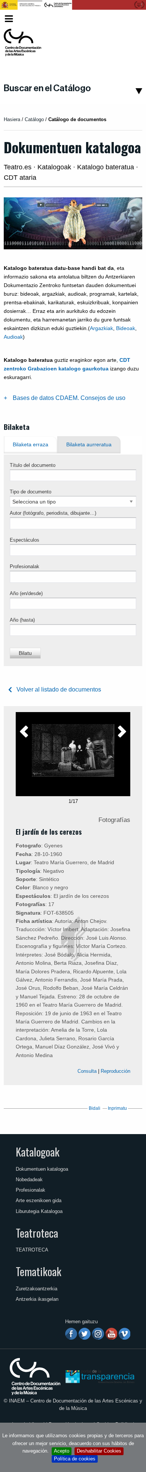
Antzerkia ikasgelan (37, 1299)
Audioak (13, 337)
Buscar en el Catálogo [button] (47, 88)
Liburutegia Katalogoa (39, 1211)
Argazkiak (101, 328)
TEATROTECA (32, 1250)
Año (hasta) (22, 620)
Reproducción (115, 1071)
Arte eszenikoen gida (38, 1200)
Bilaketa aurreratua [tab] (89, 444)
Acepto (61, 1451)
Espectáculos (24, 540)
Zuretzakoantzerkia (36, 1288)
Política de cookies (74, 1459)
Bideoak (125, 328)
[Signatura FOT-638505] (73, 750)
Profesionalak (24, 566)
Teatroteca (37, 1233)
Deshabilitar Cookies (99, 1451)
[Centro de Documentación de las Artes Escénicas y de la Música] (22, 42)
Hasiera (12, 119)
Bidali (94, 1108)
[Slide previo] (24, 733)
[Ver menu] (8, 18)
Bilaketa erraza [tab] (30, 444)
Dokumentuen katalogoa (42, 1169)
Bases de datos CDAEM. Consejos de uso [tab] (69, 398)
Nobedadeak (29, 1179)
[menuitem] (129, 18)
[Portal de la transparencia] (99, 1376)
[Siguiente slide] (121, 733)
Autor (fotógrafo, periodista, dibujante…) (53, 513)
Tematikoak (38, 1271)
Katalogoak (38, 1152)
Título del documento (32, 465)
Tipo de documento (30, 492)
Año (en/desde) (26, 593)
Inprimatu (117, 1108)
